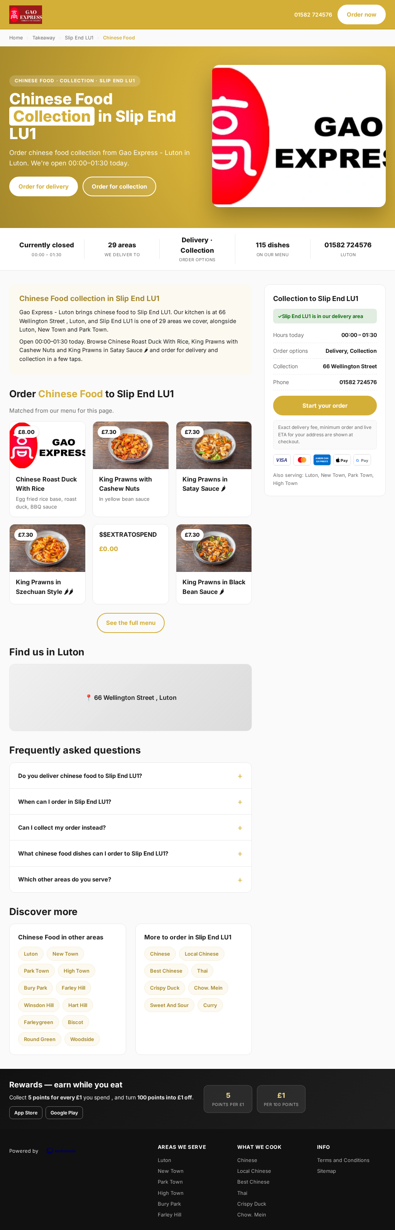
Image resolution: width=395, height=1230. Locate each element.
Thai (202, 971)
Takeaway (43, 38)
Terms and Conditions (343, 1160)
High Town (76, 971)
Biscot (75, 1022)
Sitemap (326, 1171)
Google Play (64, 1113)
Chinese (160, 954)
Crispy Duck (164, 988)
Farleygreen (38, 1022)
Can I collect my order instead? (62, 827)
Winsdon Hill (39, 1005)
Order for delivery (44, 186)
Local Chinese (202, 954)
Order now (361, 14)
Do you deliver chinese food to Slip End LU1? (80, 775)
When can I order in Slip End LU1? (64, 801)
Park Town (36, 971)
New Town (65, 954)
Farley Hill (73, 988)
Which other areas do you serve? (64, 879)
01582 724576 (313, 14)
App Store (25, 1113)
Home (16, 38)
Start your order (325, 405)
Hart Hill (77, 1005)
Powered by (23, 1151)
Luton (31, 954)
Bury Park (35, 988)
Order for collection (119, 186)
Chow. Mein (208, 988)
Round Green (40, 1039)
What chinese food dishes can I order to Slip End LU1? (93, 853)
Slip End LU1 (79, 38)
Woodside (82, 1039)
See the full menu (130, 622)
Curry (210, 1005)
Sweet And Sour (169, 1005)
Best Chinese (166, 971)
